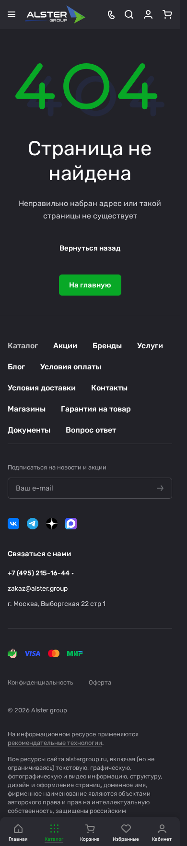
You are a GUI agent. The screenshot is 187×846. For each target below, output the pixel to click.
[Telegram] (32, 523)
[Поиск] (129, 14)
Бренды (107, 345)
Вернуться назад (89, 248)
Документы (29, 429)
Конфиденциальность (40, 682)
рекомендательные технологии (55, 742)
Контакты (109, 387)
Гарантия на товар (96, 408)
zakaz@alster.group (38, 588)
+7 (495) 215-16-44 (39, 573)
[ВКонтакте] (13, 523)
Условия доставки (42, 387)
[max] (71, 523)
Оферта (100, 682)
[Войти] (148, 14)
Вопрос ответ (91, 429)
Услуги (150, 345)
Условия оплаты (70, 366)
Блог (16, 366)
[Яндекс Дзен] (52, 523)
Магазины (27, 408)
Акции (65, 345)
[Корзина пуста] (167, 14)
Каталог (23, 345)
